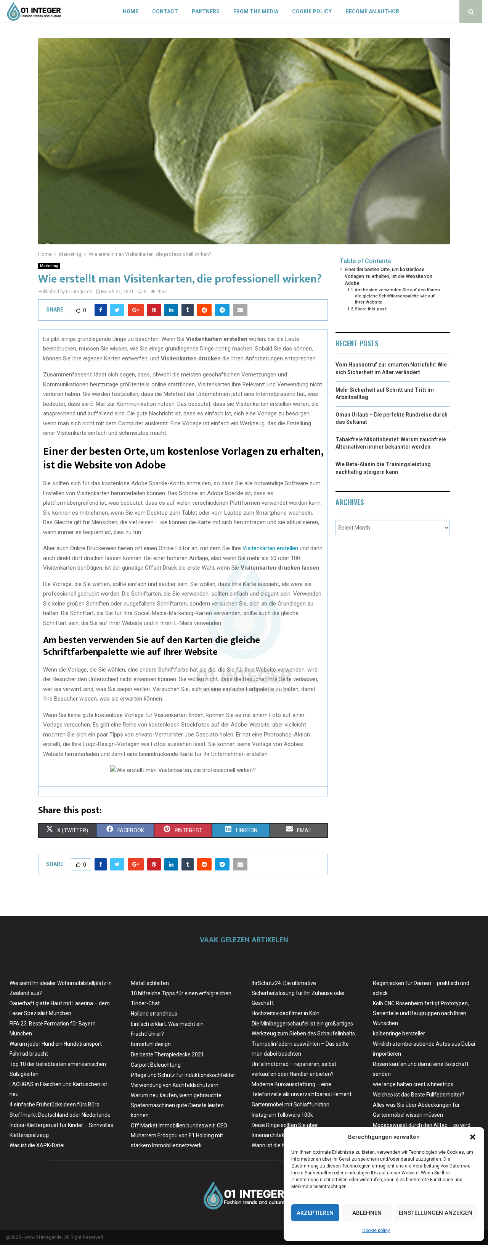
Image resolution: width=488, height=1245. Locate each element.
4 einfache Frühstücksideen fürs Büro (55, 1104)
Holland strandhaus (154, 1014)
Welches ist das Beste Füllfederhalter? (418, 1095)
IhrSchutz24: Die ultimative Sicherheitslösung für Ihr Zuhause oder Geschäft (298, 993)
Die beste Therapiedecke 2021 (167, 1054)
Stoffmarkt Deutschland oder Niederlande (60, 1115)
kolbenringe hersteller (399, 1033)
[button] (473, 1137)
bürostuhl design (151, 1044)
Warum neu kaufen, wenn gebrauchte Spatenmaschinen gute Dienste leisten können (177, 1105)
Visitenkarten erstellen (270, 548)
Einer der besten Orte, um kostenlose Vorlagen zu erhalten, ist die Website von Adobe (388, 276)
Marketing (49, 266)
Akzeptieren (315, 1212)
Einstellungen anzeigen (435, 1212)
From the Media (255, 11)
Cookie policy (376, 1230)
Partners (206, 11)
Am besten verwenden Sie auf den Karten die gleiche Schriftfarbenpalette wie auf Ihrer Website (397, 296)
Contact (165, 11)
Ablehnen (367, 1212)
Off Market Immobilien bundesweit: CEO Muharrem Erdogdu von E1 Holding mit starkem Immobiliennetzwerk (179, 1135)
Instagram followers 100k (282, 1115)
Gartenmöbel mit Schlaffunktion (290, 1104)
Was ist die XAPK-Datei (37, 1145)
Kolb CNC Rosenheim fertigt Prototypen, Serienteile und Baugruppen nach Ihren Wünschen (421, 1013)
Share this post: (371, 309)
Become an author (372, 11)
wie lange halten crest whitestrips (413, 1084)
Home (130, 11)
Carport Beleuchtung (156, 1065)
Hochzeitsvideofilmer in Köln (285, 1013)
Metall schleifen (150, 983)
